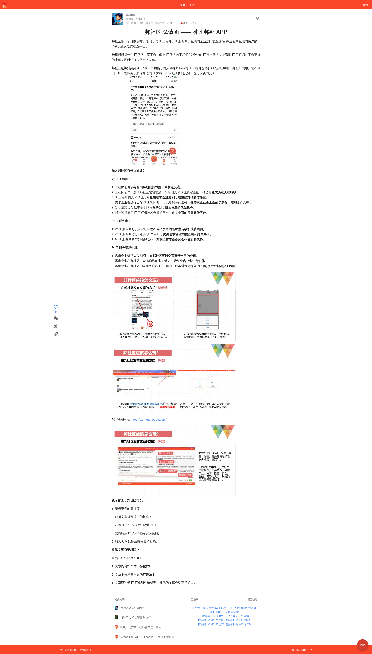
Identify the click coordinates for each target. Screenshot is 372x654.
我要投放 (252, 599)
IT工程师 (138, 22)
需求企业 (159, 22)
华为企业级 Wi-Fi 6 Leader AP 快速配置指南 (147, 637)
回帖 (170, 22)
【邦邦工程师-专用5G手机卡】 (211, 608)
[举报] (257, 19)
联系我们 (85, 650)
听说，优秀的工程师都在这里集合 (140, 627)
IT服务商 (148, 22)
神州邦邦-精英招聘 (227, 612)
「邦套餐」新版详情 (237, 616)
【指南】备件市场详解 (238, 624)
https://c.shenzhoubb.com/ (148, 419)
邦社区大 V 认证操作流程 (135, 617)
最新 (182, 5)
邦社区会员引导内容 (132, 608)
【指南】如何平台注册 (211, 620)
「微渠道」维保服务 (212, 616)
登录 (365, 5)
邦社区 (129, 22)
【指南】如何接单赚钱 (238, 620)
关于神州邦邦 (68, 650)
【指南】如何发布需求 (211, 624)
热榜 (192, 5)
